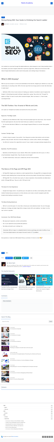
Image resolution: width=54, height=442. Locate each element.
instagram (28, 266)
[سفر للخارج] (45, 437)
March (6, 407)
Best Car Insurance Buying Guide (17, 379)
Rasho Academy (27, 3)
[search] (52, 3)
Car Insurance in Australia (15, 328)
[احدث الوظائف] (43, 437)
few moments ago (5, 285)
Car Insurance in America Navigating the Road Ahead (21, 372)
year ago (13, 327)
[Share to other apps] (31, 258)
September (7, 418)
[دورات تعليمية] (52, 437)
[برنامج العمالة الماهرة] (47, 437)
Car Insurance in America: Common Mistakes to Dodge (21, 360)
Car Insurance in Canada (15, 335)
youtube (24, 266)
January (6, 413)
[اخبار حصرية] (50, 437)
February (6, 409)
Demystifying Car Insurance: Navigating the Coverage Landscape (23, 366)
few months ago (14, 346)
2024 (4, 415)
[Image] (5, 329)
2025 (4, 411)
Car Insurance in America (15, 341)
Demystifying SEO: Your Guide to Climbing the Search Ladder (27, 288)
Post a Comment (7, 301)
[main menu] (2, 3)
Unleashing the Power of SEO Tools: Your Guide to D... (15, 425)
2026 (4, 405)
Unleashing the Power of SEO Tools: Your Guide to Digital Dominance (43, 289)
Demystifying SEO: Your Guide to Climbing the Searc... (15, 424)
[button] (9, 258)
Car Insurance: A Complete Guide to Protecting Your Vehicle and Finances (25, 354)
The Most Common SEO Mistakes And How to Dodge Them (15, 422)
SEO (3, 17)
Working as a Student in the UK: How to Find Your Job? (21, 347)
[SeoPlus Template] (2, 437)
